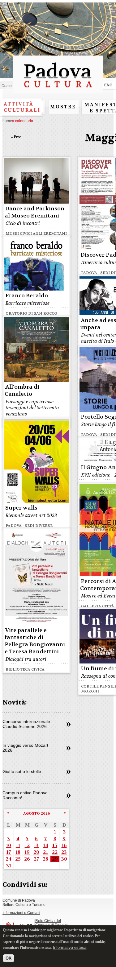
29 (55, 859)
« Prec (16, 137)
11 (18, 845)
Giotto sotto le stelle (21, 771)
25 (18, 859)
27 (36, 859)
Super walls (21, 507)
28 (45, 859)
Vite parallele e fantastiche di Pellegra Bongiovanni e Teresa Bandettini (35, 641)
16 (64, 845)
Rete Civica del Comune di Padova (51, 923)
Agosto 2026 (36, 813)
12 (27, 845)
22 (55, 852)
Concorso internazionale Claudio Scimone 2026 (26, 724)
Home (7, 121)
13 (36, 845)
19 (27, 852)
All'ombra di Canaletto (22, 390)
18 (17, 852)
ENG (108, 85)
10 (8, 845)
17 (8, 852)
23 (64, 852)
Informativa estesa (69, 947)
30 (64, 859)
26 (27, 859)
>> (69, 724)
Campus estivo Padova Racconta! (25, 795)
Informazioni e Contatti (21, 913)
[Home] (58, 90)
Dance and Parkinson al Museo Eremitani (34, 212)
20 (36, 852)
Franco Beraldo (26, 295)
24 (8, 859)
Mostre (63, 107)
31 (8, 865)
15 (54, 845)
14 (45, 845)
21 (45, 852)
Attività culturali (22, 107)
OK (8, 958)
